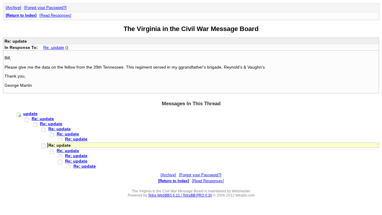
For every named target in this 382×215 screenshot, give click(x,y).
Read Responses (55, 15)
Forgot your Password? (45, 7)
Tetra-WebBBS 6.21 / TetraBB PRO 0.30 (180, 195)
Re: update (53, 47)
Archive (13, 7)
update (30, 113)
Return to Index (21, 15)
